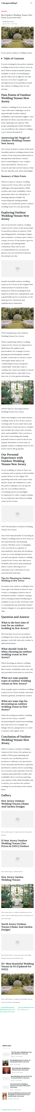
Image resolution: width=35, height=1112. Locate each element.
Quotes (4, 11)
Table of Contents (14, 58)
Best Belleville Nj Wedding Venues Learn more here (21, 1069)
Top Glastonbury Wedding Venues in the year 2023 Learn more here (20, 1085)
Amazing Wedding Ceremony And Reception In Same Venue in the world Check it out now (19, 1094)
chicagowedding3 (6, 1109)
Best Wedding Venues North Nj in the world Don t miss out (21, 1077)
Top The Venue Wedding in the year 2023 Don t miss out (21, 1053)
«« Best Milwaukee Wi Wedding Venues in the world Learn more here (7, 1010)
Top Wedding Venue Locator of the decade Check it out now (20, 1061)
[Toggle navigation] (31, 3)
